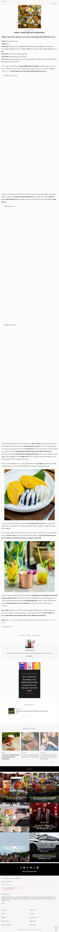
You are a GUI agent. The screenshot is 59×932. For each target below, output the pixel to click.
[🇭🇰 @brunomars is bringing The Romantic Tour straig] (44, 817)
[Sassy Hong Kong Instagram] (27, 868)
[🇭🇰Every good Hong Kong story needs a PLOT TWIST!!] (15, 817)
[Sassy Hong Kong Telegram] (37, 868)
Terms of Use (33, 921)
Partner (4, 917)
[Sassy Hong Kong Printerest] (31, 868)
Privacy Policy (5, 921)
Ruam (7, 71)
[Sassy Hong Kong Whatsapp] (34, 868)
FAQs (3, 913)
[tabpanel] (29, 711)
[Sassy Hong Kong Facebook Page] (21, 868)
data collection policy (9, 889)
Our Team (32, 913)
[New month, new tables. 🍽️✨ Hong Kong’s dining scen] (15, 788)
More (3, 903)
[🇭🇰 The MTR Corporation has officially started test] (44, 847)
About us (4, 910)
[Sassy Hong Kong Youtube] (24, 868)
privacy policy (18, 888)
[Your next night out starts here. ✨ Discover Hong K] (44, 788)
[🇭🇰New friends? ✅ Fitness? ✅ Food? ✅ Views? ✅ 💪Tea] (15, 847)
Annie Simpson (29, 650)
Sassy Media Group (6, 924)
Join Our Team (33, 917)
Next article (53, 3)
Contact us (32, 910)
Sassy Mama (32, 924)
